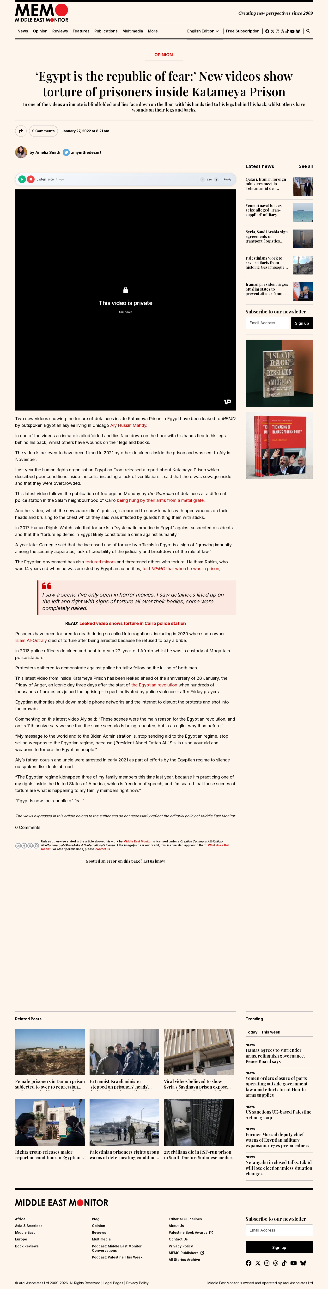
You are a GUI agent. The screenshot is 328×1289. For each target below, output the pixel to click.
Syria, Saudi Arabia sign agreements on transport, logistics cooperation (267, 236)
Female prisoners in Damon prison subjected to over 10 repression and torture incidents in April (50, 1085)
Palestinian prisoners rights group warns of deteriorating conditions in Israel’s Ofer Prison (124, 1155)
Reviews (60, 31)
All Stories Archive (184, 1260)
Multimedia (132, 31)
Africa (20, 1219)
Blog (95, 1219)
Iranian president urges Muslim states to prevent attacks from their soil (267, 289)
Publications (106, 31)
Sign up (302, 323)
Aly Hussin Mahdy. (128, 425)
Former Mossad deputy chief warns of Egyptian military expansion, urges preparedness (277, 1140)
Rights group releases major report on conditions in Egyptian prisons (47, 1155)
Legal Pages (113, 1283)
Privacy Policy (181, 1246)
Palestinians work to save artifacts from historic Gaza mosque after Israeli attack (265, 263)
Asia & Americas (29, 1226)
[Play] (22, 179)
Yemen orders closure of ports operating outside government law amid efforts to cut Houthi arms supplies (277, 1087)
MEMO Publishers (184, 1253)
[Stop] (31, 179)
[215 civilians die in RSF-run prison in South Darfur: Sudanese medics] (199, 1122)
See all (306, 166)
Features (81, 31)
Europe (21, 1239)
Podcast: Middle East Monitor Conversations (117, 1248)
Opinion (40, 31)
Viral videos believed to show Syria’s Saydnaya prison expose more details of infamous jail (195, 1085)
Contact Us (178, 1239)
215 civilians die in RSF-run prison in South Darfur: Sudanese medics (198, 1154)
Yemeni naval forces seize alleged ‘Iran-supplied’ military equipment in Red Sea (265, 210)
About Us (176, 1226)
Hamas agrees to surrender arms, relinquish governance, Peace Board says (275, 1055)
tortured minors (99, 561)
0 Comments (43, 131)
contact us (102, 849)
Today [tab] (251, 1032)
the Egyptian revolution (153, 684)
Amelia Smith (47, 152)
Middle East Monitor (137, 841)
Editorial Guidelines (185, 1219)
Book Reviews (27, 1246)
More (153, 31)
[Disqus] (125, 931)
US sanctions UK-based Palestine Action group (278, 1114)
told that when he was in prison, (181, 568)
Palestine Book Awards (188, 1232)
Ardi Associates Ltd (298, 1283)
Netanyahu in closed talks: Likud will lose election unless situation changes (279, 1168)
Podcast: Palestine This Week (117, 1257)
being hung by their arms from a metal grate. (160, 500)
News (23, 31)
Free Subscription (243, 31)
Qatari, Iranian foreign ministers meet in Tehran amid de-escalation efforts (266, 184)
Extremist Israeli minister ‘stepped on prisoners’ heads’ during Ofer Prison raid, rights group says (121, 1085)
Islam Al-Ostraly (31, 640)
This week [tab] (270, 1032)
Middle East (25, 1232)
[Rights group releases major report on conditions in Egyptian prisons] (50, 1122)
